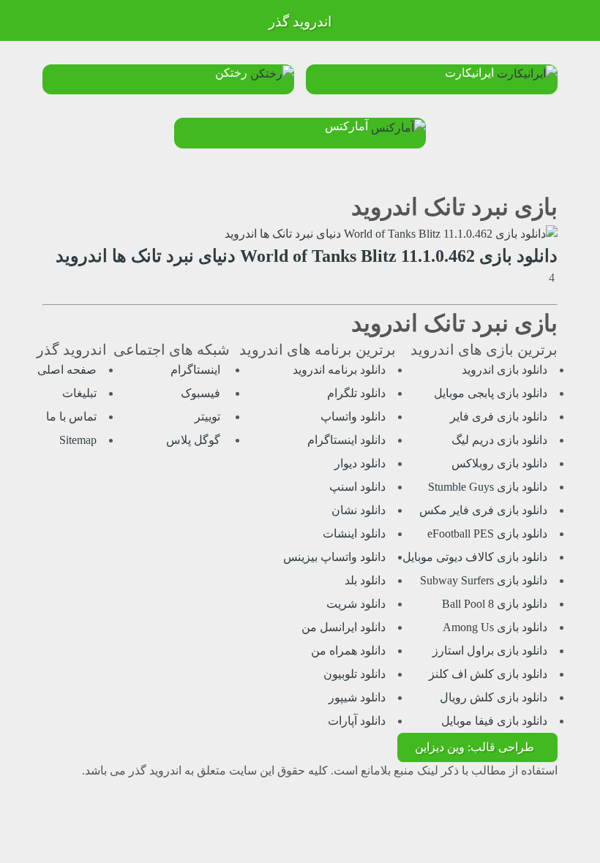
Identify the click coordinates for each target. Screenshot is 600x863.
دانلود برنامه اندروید (339, 369)
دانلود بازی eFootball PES (487, 533)
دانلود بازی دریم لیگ (499, 440)
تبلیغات (79, 393)
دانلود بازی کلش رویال (493, 697)
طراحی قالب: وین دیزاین (474, 747)
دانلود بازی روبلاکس (499, 463)
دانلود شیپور (357, 697)
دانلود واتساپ (353, 416)
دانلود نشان (358, 510)
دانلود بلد (365, 580)
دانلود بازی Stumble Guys (487, 487)
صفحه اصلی (67, 369)
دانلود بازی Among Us (495, 627)
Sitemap (78, 440)
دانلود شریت (356, 604)
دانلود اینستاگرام (346, 440)
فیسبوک (202, 393)
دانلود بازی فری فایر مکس (483, 510)
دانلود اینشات (354, 533)
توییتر (209, 416)
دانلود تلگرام (356, 393)
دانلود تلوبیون (354, 674)
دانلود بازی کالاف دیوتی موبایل (474, 557)
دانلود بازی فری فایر (498, 416)
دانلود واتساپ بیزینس (334, 557)
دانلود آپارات (357, 721)
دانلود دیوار (360, 463)
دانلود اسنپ (357, 487)
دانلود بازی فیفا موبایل (494, 721)
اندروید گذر (300, 21)
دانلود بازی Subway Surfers (483, 580)
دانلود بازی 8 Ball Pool (494, 604)
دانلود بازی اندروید (504, 369)
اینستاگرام (196, 369)
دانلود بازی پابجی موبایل (490, 393)
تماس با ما (71, 416)
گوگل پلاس (194, 440)
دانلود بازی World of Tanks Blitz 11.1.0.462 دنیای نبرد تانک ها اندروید (307, 255)
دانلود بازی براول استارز (489, 650)
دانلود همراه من (348, 650)
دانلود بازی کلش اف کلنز (488, 674)
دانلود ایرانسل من (343, 627)
